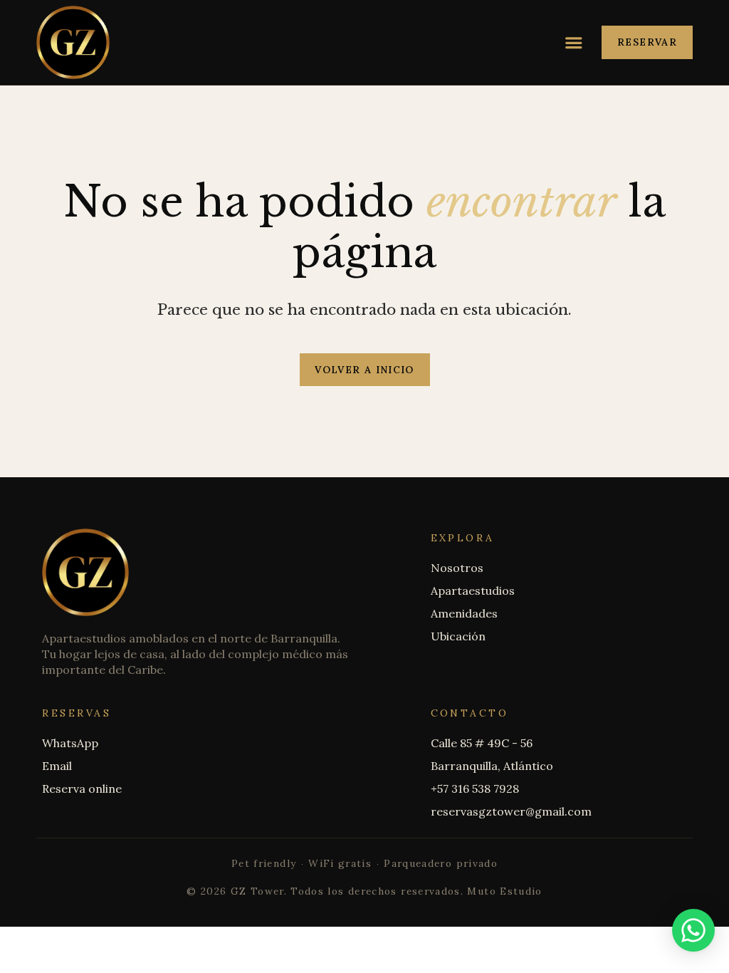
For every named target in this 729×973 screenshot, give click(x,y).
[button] (573, 42)
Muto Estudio (504, 891)
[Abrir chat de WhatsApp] (693, 930)
